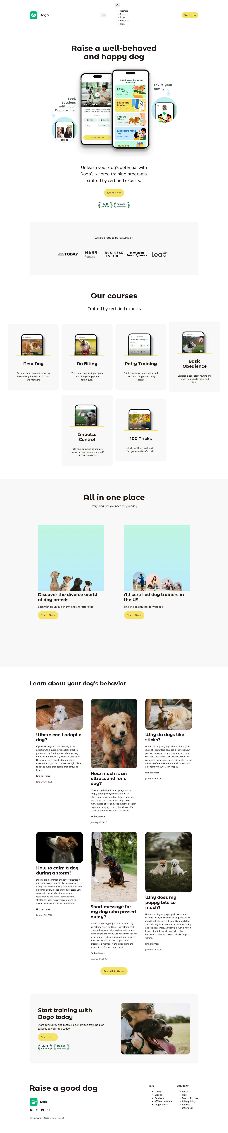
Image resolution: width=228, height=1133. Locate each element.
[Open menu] (103, 15)
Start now (190, 15)
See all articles (114, 971)
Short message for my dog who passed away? (113, 911)
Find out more (43, 775)
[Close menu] (117, 5)
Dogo (44, 15)
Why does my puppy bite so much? (160, 902)
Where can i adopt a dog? (59, 737)
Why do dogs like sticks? (164, 737)
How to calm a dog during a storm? (57, 871)
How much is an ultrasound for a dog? (109, 778)
